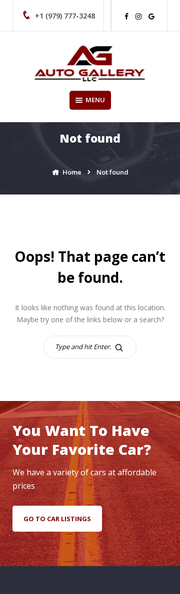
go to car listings (57, 518)
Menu (95, 99)
